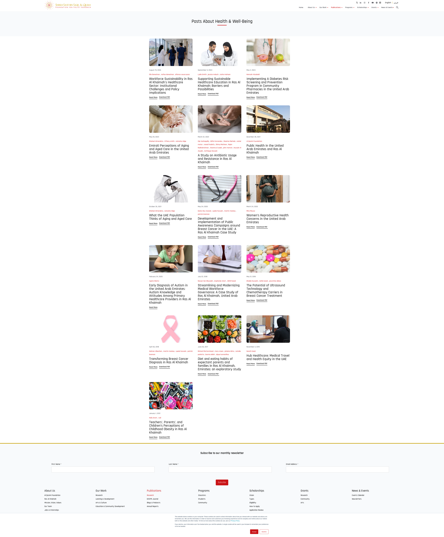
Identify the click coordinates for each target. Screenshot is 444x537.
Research (99, 495)
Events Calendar (358, 495)
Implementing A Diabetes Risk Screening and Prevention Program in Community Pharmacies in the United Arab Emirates (268, 86)
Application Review (256, 510)
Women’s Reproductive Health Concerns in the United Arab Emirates (268, 218)
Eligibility (252, 502)
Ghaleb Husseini (252, 281)
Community (202, 502)
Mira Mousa (251, 211)
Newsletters (357, 499)
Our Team (48, 506)
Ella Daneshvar (154, 74)
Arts (302, 502)
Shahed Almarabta (156, 141)
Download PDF (164, 97)
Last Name (174, 464)
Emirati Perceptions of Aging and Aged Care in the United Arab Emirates (169, 149)
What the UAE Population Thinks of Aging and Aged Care (170, 217)
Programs (349, 7)
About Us (311, 7)
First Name (56, 464)
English (388, 2)
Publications (336, 7)
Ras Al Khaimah (50, 499)
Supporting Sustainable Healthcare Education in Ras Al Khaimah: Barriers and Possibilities (219, 84)
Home (301, 7)
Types (251, 499)
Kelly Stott (153, 418)
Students (201, 499)
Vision (251, 495)
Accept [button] (254, 532)
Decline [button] (264, 532)
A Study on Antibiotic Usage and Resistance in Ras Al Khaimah (217, 158)
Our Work (322, 7)
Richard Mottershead (206, 351)
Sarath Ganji (251, 351)
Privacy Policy (235, 521)
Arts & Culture (101, 502)
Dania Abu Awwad (205, 211)
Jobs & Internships (51, 510)
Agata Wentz (154, 281)
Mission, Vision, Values (52, 502)
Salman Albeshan (155, 351)
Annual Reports (153, 506)
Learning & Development (105, 499)
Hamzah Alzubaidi (253, 74)
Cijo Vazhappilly (204, 141)
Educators (202, 495)
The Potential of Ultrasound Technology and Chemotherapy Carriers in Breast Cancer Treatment (266, 290)
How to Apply (254, 506)
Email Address (292, 464)
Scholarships (362, 7)
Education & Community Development (110, 506)
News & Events (387, 7)
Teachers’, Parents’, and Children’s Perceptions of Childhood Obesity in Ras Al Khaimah (168, 427)
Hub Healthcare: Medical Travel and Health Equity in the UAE (268, 357)
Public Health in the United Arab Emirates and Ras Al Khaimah (265, 149)
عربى (396, 2)
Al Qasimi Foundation (254, 141)
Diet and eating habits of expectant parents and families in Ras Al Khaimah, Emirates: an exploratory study (219, 364)
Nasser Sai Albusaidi (205, 281)
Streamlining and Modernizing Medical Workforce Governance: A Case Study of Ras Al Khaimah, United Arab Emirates (219, 292)
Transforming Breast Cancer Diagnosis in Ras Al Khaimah (168, 360)
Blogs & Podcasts (153, 502)
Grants (374, 7)
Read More (153, 97)
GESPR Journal (152, 499)
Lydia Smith (202, 74)
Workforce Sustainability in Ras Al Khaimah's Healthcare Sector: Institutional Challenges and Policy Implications (171, 86)
